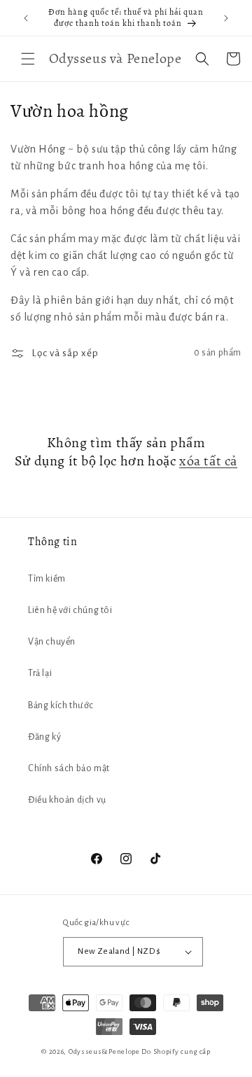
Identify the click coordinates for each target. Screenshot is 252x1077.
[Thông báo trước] (25, 18)
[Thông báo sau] (226, 18)
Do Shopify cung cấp (175, 1051)
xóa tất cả (208, 461)
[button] (28, 58)
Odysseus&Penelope (105, 1051)
